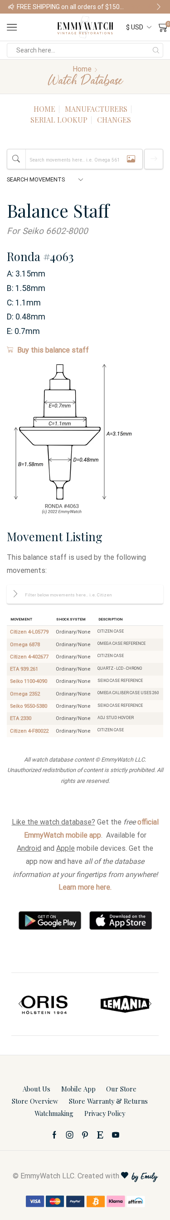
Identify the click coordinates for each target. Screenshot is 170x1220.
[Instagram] (69, 1135)
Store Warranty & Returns (108, 1101)
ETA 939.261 (24, 669)
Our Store (121, 1088)
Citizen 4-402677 (29, 657)
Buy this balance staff (53, 350)
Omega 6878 (25, 645)
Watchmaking (53, 1113)
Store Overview (35, 1101)
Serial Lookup (58, 119)
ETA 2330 (20, 718)
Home (82, 69)
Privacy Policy (104, 1113)
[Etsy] (100, 1135)
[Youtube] (115, 1135)
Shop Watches (146, 6)
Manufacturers (96, 109)
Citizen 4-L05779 (29, 632)
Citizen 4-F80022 (29, 731)
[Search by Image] (131, 159)
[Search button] (156, 50)
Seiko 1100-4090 (28, 681)
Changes (114, 119)
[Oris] (44, 1004)
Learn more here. (85, 887)
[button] (11, 7)
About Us (36, 1088)
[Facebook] (54, 1135)
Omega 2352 (25, 694)
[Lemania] (125, 1004)
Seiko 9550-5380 (28, 706)
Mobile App (78, 1088)
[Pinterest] (85, 1135)
